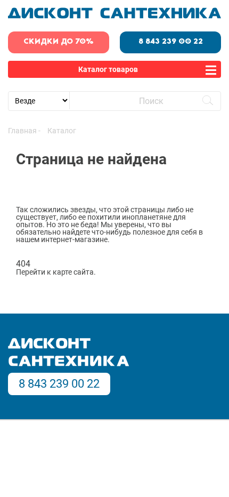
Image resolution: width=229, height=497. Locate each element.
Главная (22, 130)
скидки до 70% (58, 41)
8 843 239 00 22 (170, 41)
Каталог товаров (108, 69)
